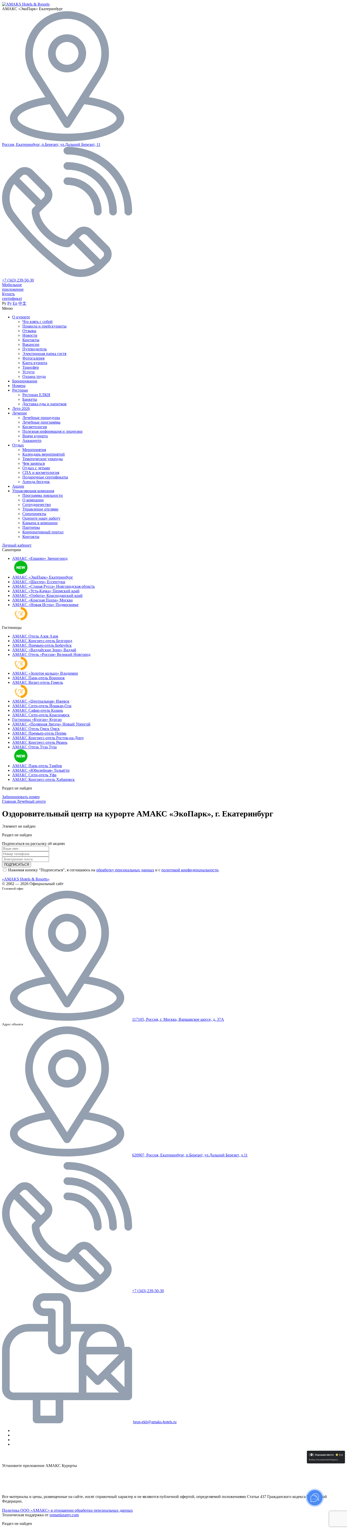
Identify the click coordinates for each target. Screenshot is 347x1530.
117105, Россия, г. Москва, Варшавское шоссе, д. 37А (178, 1019)
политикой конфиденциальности (189, 870)
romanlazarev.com (64, 1515)
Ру (9, 303)
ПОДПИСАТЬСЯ (16, 865)
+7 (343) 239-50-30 (18, 280)
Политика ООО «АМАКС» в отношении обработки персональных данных (67, 1510)
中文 (22, 303)
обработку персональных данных (125, 870)
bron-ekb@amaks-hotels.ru (155, 1422)
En (15, 303)
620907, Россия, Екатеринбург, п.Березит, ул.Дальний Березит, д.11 (190, 1155)
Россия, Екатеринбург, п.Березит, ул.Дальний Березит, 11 (51, 144)
